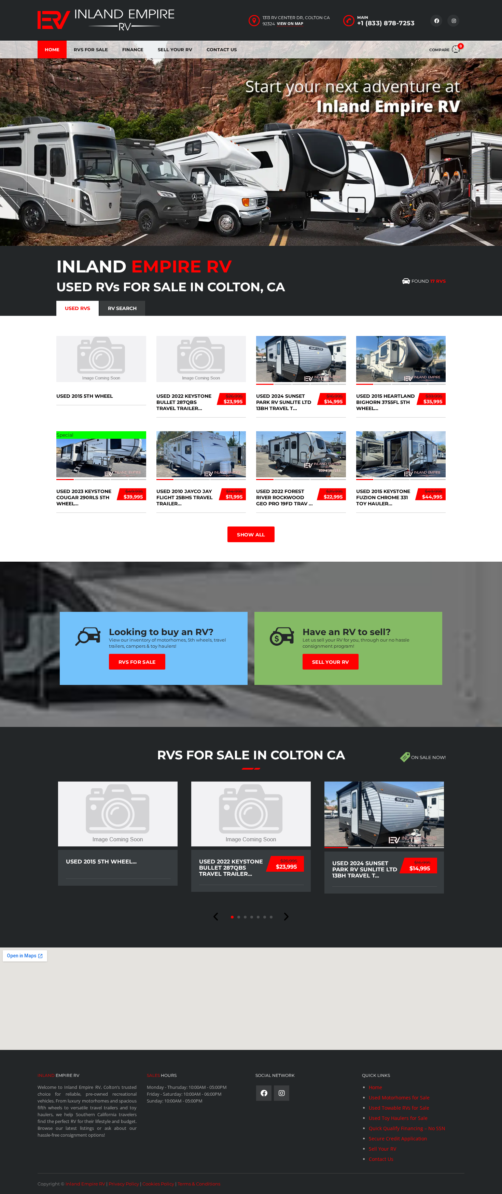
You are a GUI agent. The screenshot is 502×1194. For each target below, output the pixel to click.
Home (52, 49)
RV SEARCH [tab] (122, 308)
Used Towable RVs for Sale (399, 1108)
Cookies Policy (158, 1183)
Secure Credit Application (398, 1138)
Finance (132, 49)
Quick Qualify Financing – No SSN (407, 1128)
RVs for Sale (137, 662)
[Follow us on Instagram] (281, 1093)
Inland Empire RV (85, 1183)
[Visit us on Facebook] (436, 21)
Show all (251, 535)
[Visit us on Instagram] (453, 21)
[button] (216, 917)
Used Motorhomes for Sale (399, 1097)
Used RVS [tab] (77, 308)
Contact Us (222, 49)
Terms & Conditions (199, 1183)
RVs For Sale (91, 49)
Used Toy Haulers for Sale (398, 1118)
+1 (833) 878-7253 (386, 23)
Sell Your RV (175, 49)
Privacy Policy (124, 1183)
